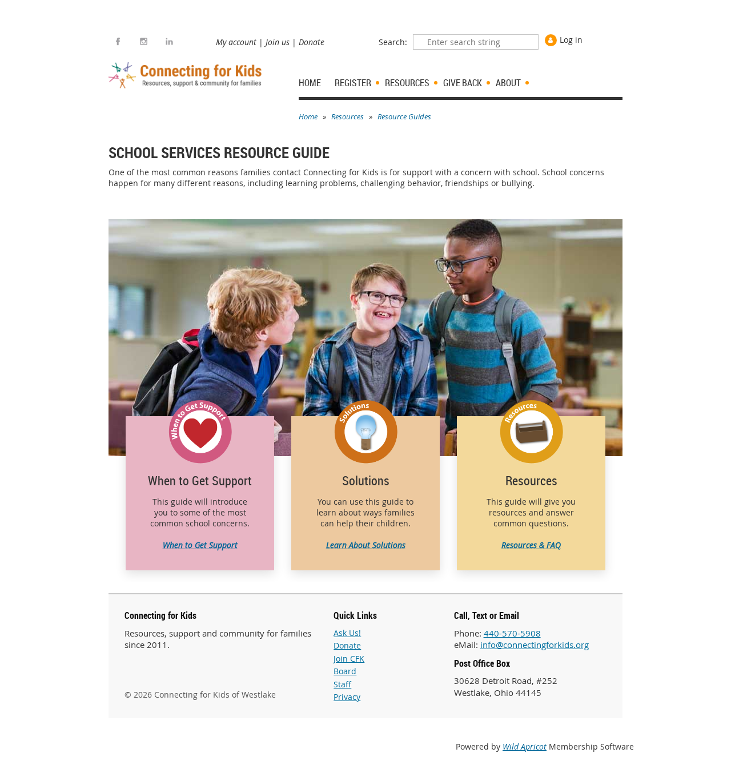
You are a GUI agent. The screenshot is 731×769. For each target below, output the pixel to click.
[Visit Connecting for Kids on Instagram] (143, 41)
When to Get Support (200, 544)
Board (345, 671)
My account (236, 42)
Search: (393, 42)
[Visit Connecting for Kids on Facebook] (118, 41)
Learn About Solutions (365, 544)
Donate (311, 42)
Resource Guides (404, 116)
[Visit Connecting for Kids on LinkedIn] (169, 41)
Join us (278, 42)
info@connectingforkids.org (534, 644)
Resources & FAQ (531, 544)
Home (308, 116)
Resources (347, 116)
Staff (342, 684)
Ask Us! (347, 632)
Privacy (347, 696)
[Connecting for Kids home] (186, 75)
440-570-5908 (512, 633)
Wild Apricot (525, 746)
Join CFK (349, 658)
